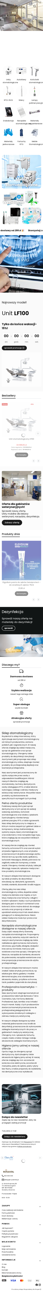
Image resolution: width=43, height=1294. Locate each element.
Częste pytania (8, 1231)
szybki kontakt (21, 708)
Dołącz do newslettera (14, 1136)
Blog (3, 1267)
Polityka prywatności (10, 1234)
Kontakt (5, 1270)
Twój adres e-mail (9, 1131)
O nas (4, 1264)
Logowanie (6, 1246)
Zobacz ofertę (12, 522)
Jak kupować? (7, 1228)
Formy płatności (8, 1213)
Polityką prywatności (24, 1146)
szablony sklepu (18, 1289)
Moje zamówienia (9, 1249)
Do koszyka (21, 455)
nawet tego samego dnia (21, 694)
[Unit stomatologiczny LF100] (21, 419)
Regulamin (28, 1142)
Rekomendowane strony (11, 1273)
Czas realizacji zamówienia (12, 1210)
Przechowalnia (7, 1252)
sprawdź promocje (13, 348)
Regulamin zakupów (10, 1237)
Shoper (37, 1289)
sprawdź (21, 272)
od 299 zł (21, 680)
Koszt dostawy (7, 1216)
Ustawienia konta (8, 1255)
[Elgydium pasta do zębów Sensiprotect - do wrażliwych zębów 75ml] (21, 560)
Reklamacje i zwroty (10, 1219)
